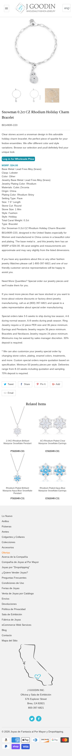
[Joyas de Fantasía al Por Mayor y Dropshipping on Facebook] (38, 718)
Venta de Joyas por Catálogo (18, 593)
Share (27, 384)
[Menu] (6, 8)
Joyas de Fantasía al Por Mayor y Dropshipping (36, 731)
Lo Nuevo (7, 516)
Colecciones (8, 542)
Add (58, 384)
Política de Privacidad (14, 609)
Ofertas (6, 552)
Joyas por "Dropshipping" (16, 567)
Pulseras (6, 526)
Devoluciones (9, 603)
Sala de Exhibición (12, 614)
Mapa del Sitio (9, 640)
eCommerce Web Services (16, 624)
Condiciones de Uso (13, 583)
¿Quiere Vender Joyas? (15, 572)
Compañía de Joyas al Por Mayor (20, 562)
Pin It (43, 384)
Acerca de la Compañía (15, 556)
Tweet (11, 384)
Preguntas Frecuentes (14, 577)
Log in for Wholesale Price (18, 159)
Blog (4, 630)
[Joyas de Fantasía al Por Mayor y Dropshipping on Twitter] (32, 718)
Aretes (5, 531)
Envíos (5, 598)
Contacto (7, 635)
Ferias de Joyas (10, 588)
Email (10, 393)
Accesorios (8, 547)
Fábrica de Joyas (11, 619)
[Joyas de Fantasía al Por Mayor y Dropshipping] (35, 8)
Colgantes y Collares (13, 537)
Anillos (5, 521)
